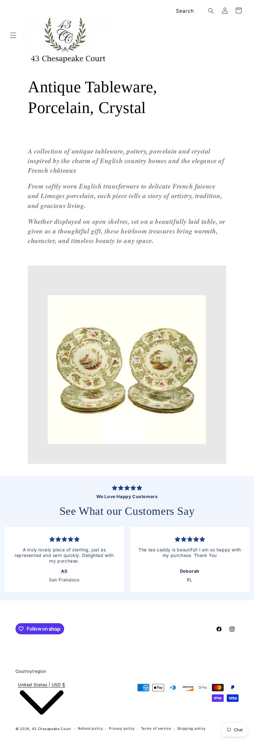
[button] (13, 35)
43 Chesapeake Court (51, 729)
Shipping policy (191, 728)
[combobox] (194, 11)
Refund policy (90, 728)
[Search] (211, 11)
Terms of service (156, 728)
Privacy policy (122, 728)
